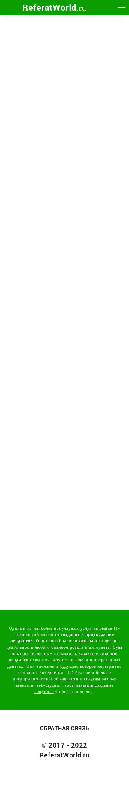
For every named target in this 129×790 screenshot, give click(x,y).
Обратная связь (64, 728)
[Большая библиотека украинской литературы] (7, 7)
